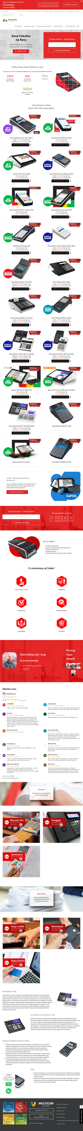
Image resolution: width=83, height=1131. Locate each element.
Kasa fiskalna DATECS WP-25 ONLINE (21, 354)
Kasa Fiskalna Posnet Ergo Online (21, 138)
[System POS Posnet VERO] (22, 160)
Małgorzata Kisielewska (13, 764)
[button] (8, 1091)
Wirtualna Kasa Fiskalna (36, 1123)
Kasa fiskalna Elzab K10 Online (21, 282)
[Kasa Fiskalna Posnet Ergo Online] (22, 124)
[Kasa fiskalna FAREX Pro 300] (61, 412)
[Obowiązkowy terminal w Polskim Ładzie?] (61, 933)
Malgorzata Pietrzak (53, 754)
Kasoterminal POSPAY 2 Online (61, 138)
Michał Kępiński (52, 703)
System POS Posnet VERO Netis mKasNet (61, 390)
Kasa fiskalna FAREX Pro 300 (61, 426)
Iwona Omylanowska (53, 730)
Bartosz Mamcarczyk (12, 730)
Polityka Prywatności (62, 1104)
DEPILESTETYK (52, 743)
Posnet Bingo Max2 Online (61, 282)
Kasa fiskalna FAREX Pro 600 (61, 462)
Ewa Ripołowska (11, 743)
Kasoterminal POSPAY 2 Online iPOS (21, 210)
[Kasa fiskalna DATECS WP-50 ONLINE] (61, 340)
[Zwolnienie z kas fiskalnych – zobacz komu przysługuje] (21, 861)
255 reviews (22, 700)
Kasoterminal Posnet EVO (21, 246)
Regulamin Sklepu (61, 1107)
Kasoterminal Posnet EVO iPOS (61, 210)
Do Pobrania (60, 1110)
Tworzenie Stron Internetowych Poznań (68, 1120)
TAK (8, 1084)
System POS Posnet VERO (21, 174)
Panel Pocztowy (61, 1114)
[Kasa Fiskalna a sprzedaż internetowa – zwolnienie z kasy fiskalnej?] (21, 967)
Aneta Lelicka (51, 764)
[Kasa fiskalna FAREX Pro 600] (61, 448)
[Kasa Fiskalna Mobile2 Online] (61, 304)
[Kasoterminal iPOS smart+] (22, 448)
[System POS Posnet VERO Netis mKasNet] (61, 376)
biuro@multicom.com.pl (7, 14)
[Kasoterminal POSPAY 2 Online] (61, 124)
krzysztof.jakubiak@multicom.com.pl (32, 665)
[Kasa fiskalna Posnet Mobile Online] (61, 160)
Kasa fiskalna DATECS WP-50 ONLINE (61, 354)
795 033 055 (26, 668)
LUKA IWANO (10, 703)
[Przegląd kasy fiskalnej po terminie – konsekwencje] (61, 827)
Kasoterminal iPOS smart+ (21, 462)
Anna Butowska (11, 754)
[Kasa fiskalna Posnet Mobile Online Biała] (61, 232)
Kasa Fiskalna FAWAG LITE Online (21, 318)
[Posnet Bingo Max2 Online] (61, 268)
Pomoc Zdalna (61, 1117)
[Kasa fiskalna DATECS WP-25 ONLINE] (22, 340)
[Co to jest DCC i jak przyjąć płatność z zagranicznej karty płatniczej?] (21, 827)
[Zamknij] (15, 1072)
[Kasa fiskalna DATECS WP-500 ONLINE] (22, 412)
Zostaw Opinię (61, 1123)
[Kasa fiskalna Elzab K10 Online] (22, 268)
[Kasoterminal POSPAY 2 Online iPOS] (22, 196)
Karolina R (9, 713)
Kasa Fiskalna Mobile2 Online (61, 318)
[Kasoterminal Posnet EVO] (22, 232)
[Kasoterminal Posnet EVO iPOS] (61, 196)
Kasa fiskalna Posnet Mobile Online (61, 174)
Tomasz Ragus (51, 713)
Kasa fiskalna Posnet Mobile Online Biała (61, 246)
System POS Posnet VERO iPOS (21, 390)
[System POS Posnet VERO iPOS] (22, 376)
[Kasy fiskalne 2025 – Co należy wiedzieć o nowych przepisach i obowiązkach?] (21, 933)
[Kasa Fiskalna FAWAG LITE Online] (22, 304)
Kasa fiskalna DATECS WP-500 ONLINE (21, 426)
